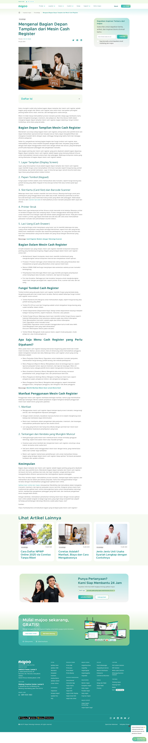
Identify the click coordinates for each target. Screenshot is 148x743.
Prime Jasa (69, 668)
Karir (113, 690)
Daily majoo (85, 693)
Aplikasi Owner (55, 681)
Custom (69, 6)
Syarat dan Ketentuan (111, 724)
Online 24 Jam (141, 740)
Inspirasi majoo (27, 12)
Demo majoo (97, 6)
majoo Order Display (72, 693)
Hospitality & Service (103, 668)
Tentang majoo (116, 682)
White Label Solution (118, 670)
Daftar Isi (26, 99)
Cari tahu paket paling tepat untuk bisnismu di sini (96, 590)
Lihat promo (29, 641)
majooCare (54, 691)
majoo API (69, 688)
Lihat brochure (43, 641)
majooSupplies (86, 673)
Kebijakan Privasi (125, 724)
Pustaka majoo (86, 691)
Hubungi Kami (102, 597)
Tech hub (21, 681)
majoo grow (85, 662)
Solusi (60, 6)
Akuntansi (54, 670)
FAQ (52, 698)
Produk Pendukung (72, 677)
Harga (78, 6)
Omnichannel (70, 680)
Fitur (52, 662)
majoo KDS (69, 691)
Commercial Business (103, 675)
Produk (41, 6)
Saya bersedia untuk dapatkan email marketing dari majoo (111, 42)
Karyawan (54, 673)
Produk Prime (70, 662)
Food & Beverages (102, 665)
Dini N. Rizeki (27, 39)
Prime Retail (69, 670)
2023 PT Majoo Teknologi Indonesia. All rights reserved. (36, 724)
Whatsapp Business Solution (117, 674)
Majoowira (85, 680)
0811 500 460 (30, 1)
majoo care (22, 692)
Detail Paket (100, 685)
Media (114, 687)
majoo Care (21, 1)
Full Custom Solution (118, 665)
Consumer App (70, 683)
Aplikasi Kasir (55, 665)
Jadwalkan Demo (86, 597)
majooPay (84, 668)
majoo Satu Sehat (71, 698)
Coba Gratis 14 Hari (31, 633)
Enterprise (100, 673)
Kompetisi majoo (86, 685)
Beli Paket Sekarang (49, 633)
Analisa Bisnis (55, 678)
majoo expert (86, 700)
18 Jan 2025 (48, 547)
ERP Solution (115, 668)
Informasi (54, 688)
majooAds (84, 675)
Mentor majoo (86, 683)
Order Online (54, 683)
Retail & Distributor (102, 670)
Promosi (99, 688)
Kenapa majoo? (55, 693)
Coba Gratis (125, 6)
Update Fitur (54, 696)
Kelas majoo (85, 688)
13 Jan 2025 (124, 547)
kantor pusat (22, 667)
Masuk (116, 6)
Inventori (53, 675)
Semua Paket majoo (73, 1)
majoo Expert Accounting (85, 704)
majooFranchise (86, 665)
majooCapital (85, 670)
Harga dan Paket (101, 683)
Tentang (114, 679)
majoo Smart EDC (71, 696)
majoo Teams (70, 685)
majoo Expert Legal (87, 707)
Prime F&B (69, 665)
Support (86, 6)
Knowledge (37, 12)
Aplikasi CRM (54, 668)
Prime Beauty (70, 673)
